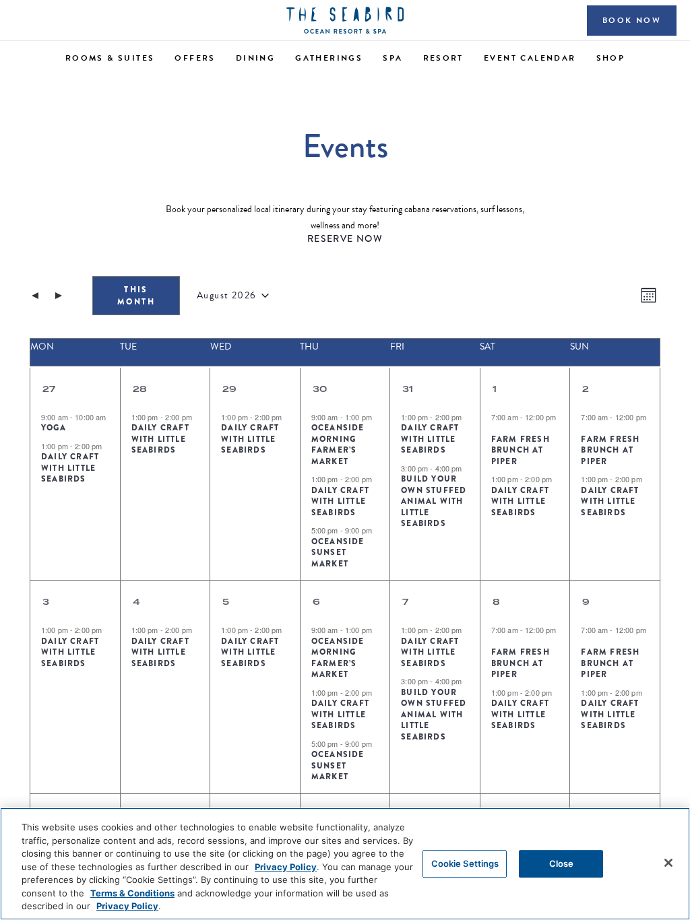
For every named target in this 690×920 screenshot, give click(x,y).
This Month (136, 296)
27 (48, 389)
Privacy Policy (286, 866)
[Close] (668, 863)
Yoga (53, 428)
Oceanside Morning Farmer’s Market (338, 444)
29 (229, 389)
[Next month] (58, 295)
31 (407, 389)
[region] (345, 864)
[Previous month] (35, 295)
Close (561, 863)
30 (320, 389)
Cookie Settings (465, 863)
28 (140, 389)
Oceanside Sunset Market (338, 552)
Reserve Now (345, 238)
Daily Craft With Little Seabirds (70, 468)
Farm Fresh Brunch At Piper (520, 450)
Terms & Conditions (132, 893)
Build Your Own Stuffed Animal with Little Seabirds (433, 501)
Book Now (631, 20)
